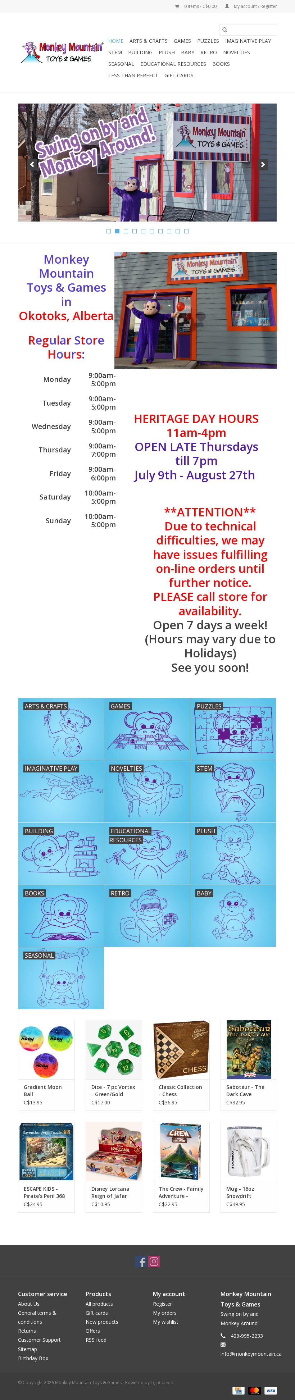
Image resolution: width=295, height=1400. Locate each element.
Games (182, 40)
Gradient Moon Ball (43, 1091)
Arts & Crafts (149, 40)
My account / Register (255, 6)
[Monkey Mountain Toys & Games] (62, 53)
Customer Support (39, 1339)
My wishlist (165, 1321)
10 (186, 231)
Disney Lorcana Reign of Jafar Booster (110, 1192)
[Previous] (32, 164)
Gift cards (179, 75)
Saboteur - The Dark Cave (245, 1091)
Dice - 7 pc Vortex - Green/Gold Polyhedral (113, 1091)
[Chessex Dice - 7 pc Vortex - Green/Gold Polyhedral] (114, 1049)
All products (99, 1303)
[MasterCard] (254, 1390)
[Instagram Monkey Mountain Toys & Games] (154, 1261)
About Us (29, 1303)
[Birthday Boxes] (147, 163)
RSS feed (96, 1339)
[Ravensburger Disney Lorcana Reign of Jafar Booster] (114, 1151)
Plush (167, 52)
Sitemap (27, 1349)
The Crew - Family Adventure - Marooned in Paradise (181, 1192)
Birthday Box (33, 1358)
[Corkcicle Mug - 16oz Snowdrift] (249, 1151)
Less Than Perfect (133, 75)
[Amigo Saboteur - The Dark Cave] (249, 1049)
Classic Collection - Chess (180, 1091)
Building (140, 52)
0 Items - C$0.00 (200, 6)
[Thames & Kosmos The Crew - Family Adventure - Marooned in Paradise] (181, 1151)
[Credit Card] (238, 1390)
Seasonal (121, 63)
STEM (115, 52)
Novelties (236, 52)
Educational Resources (173, 63)
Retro (208, 52)
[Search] (224, 30)
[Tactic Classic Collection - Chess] (181, 1049)
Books (221, 63)
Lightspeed (162, 1383)
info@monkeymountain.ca (251, 1353)
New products (102, 1321)
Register (162, 1303)
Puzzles (208, 40)
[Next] (263, 164)
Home (115, 40)
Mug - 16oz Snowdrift (240, 1192)
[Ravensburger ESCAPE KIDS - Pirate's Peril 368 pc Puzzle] (46, 1151)
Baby (187, 52)
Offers (93, 1330)
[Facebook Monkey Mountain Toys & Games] (141, 1261)
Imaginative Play (248, 40)
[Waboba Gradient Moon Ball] (46, 1049)
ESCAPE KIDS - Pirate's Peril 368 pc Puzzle (44, 1192)
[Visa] (269, 1390)
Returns (27, 1330)
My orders (165, 1312)
